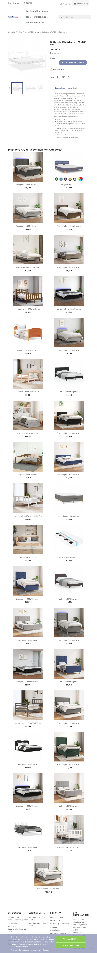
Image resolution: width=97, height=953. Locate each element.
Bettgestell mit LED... (69, 184)
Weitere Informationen (20, 950)
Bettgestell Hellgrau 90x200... (28, 267)
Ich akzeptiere (71, 945)
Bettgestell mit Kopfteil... (69, 392)
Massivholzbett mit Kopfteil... (28, 309)
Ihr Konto (55, 913)
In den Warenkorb (72, 62)
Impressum (12, 923)
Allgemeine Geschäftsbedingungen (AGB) (17, 929)
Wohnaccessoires (34, 22)
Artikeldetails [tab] (73, 88)
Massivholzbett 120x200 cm (28, 392)
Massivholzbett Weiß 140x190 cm (28, 516)
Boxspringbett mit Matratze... (28, 184)
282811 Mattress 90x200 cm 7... (68, 557)
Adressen (54, 927)
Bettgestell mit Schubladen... (28, 433)
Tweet (63, 77)
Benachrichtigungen (58, 933)
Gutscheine (55, 930)
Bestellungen (55, 920)
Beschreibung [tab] (60, 88)
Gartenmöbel (41, 16)
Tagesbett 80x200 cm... (28, 557)
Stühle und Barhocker (36, 11)
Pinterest (69, 77)
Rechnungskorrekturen (59, 924)
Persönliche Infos (57, 917)
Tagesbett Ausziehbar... (28, 474)
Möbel (28, 16)
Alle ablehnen (71, 938)
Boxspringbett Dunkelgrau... (68, 516)
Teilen (57, 77)
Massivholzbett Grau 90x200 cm (28, 723)
